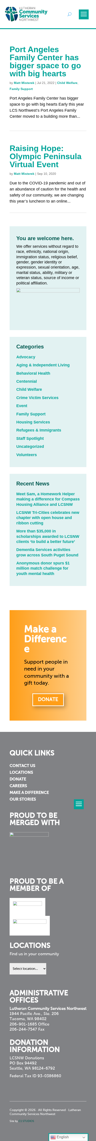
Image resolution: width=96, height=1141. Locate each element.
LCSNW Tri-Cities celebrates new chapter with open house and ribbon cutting (47, 517)
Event (21, 406)
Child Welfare (67, 83)
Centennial (26, 381)
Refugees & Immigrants (38, 430)
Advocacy (25, 357)
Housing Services (33, 422)
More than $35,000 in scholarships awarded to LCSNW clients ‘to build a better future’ (47, 536)
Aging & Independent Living (43, 365)
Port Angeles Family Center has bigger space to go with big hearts (45, 61)
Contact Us (22, 766)
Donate (48, 699)
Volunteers (26, 455)
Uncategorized (30, 446)
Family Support (21, 89)
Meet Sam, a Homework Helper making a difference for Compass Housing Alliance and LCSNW (48, 499)
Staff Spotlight (30, 438)
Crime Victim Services (37, 397)
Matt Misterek (24, 83)
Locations (21, 773)
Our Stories (23, 799)
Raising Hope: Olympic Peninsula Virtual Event (45, 156)
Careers (18, 786)
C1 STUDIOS (26, 1121)
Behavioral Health (33, 373)
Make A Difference (29, 793)
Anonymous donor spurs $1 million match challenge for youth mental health (43, 568)
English (62, 1137)
